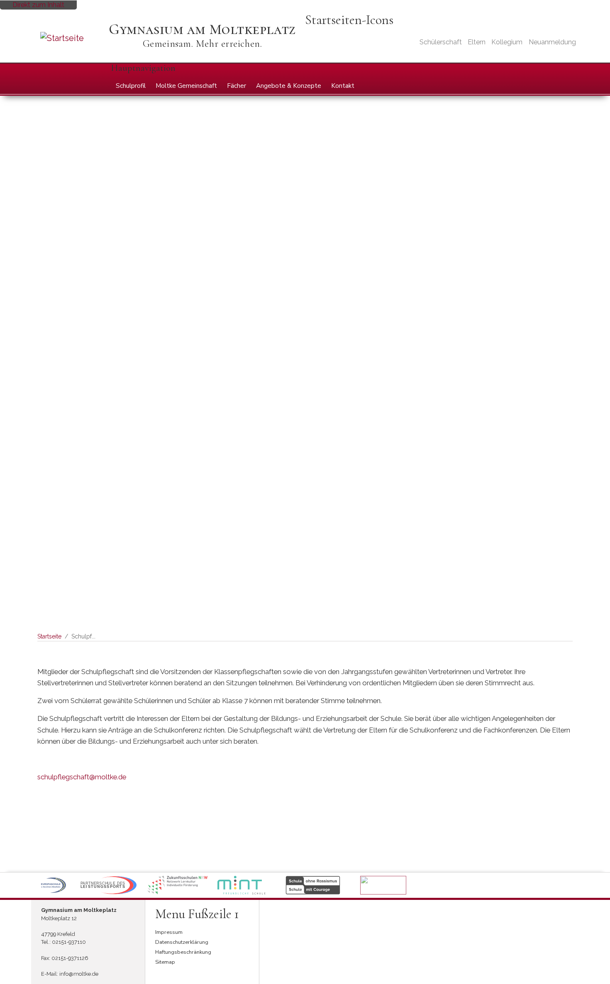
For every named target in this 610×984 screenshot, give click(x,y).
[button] (53, 885)
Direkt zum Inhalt (38, 5)
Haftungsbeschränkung (183, 952)
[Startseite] (73, 38)
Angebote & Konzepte (288, 86)
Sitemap (165, 962)
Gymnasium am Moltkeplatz (202, 29)
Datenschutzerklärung (181, 942)
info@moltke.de (78, 974)
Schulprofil (131, 86)
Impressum (169, 932)
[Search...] (566, 70)
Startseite (49, 636)
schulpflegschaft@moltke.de (81, 777)
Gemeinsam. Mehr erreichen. (202, 44)
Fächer (236, 86)
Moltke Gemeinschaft (186, 86)
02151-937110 (69, 942)
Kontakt (342, 86)
